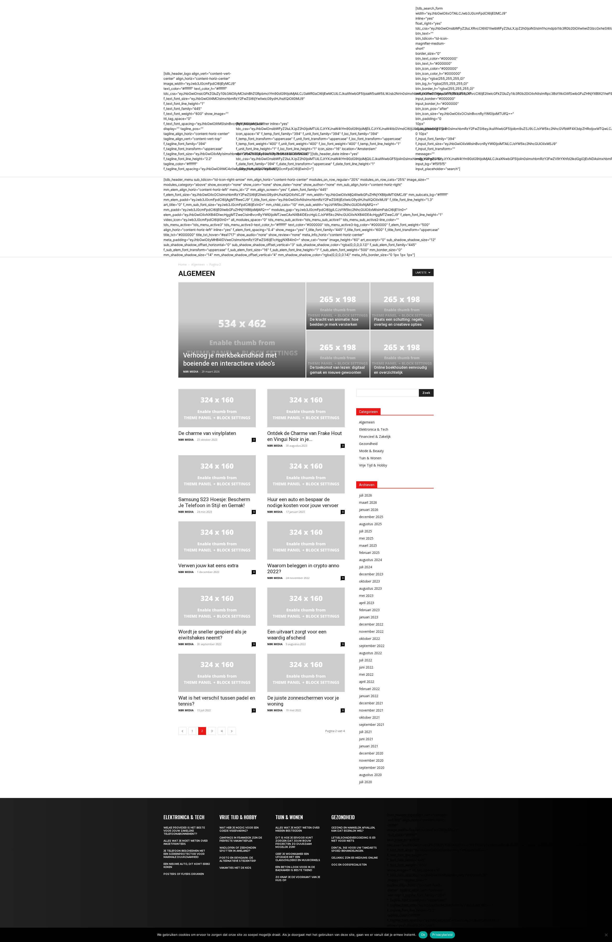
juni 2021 (366, 739)
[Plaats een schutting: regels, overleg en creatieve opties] (402, 306)
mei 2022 (366, 674)
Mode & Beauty (371, 451)
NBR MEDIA (190, 371)
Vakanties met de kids (235, 867)
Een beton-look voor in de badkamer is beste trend (295, 869)
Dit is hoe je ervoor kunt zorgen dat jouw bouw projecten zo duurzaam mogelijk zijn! (294, 842)
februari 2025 (369, 552)
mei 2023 (366, 595)
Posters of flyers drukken (184, 874)
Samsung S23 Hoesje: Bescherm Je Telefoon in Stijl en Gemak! (214, 502)
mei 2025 (366, 538)
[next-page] (232, 731)
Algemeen (198, 264)
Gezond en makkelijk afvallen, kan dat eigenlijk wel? (353, 829)
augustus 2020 (370, 774)
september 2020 (371, 767)
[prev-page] (182, 731)
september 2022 (371, 645)
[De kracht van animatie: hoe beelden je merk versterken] (338, 306)
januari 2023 (368, 617)
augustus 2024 (370, 559)
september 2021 (371, 724)
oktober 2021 (369, 717)
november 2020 (371, 760)
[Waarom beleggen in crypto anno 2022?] (306, 540)
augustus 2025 (370, 524)
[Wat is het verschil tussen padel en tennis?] (217, 673)
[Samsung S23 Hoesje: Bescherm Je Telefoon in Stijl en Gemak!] (217, 474)
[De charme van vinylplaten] (217, 408)
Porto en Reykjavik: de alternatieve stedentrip (237, 859)
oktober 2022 (369, 638)
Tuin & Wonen (370, 458)
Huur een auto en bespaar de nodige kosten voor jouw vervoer (303, 502)
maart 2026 (368, 502)
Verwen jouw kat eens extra (208, 565)
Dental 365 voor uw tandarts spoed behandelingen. (354, 849)
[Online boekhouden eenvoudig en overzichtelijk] (402, 354)
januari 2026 (368, 509)
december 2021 (371, 703)
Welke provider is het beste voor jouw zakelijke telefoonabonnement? (184, 830)
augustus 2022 (370, 653)
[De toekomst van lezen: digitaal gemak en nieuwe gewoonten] (338, 354)
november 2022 (371, 631)
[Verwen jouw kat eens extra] (217, 540)
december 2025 (371, 516)
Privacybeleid (442, 935)
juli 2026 (365, 495)
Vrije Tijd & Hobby (373, 465)
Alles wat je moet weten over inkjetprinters (186, 842)
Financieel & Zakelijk (375, 436)
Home (182, 264)
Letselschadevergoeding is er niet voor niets (353, 839)
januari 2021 (368, 746)
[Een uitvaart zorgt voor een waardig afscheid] (306, 607)
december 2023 (371, 574)
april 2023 (366, 602)
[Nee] (606, 934)
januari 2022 (368, 696)
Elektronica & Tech (373, 429)
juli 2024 (365, 567)
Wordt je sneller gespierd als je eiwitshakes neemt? (212, 635)
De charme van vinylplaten (207, 433)
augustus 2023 (370, 588)
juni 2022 (366, 667)
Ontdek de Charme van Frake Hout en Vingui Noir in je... (304, 436)
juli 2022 (365, 660)
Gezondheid (368, 443)
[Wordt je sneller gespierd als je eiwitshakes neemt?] (217, 607)
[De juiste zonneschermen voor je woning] (306, 673)
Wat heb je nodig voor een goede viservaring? (239, 829)
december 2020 (371, 753)
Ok (423, 935)
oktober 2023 (369, 581)
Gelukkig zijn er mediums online (354, 857)
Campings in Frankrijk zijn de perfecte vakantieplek (240, 839)
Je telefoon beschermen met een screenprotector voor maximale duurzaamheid (184, 854)
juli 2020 (365, 782)
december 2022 (371, 624)
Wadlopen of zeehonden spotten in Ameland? (237, 849)
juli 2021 (365, 731)
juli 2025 (365, 531)
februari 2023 (369, 610)
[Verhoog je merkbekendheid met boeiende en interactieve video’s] (242, 337)
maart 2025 (368, 545)
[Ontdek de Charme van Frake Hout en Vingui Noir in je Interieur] (306, 408)
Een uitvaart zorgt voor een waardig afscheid (296, 635)
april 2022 (366, 681)
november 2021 (371, 710)
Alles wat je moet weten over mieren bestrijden (297, 829)
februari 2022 (369, 688)
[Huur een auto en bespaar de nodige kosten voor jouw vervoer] (306, 474)
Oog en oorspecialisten (349, 864)
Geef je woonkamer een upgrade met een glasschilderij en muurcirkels (297, 857)
